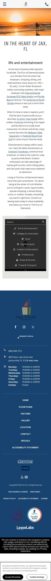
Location (25, 427)
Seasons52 (14, 136)
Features (25, 413)
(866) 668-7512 (47, 4)
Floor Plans (25, 407)
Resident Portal (26, 336)
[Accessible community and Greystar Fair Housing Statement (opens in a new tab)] (22, 477)
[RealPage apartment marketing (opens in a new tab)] (25, 528)
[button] (25, 228)
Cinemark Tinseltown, (18, 151)
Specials (25, 440)
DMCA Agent (35, 492)
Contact (26, 434)
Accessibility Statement (25, 447)
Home (25, 400)
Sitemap (44, 498)
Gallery (25, 420)
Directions (33, 361)
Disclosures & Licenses (18, 492)
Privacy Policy (9, 498)
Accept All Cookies (13, 577)
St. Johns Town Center (27, 119)
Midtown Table (35, 132)
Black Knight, (27, 96)
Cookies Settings (37, 577)
